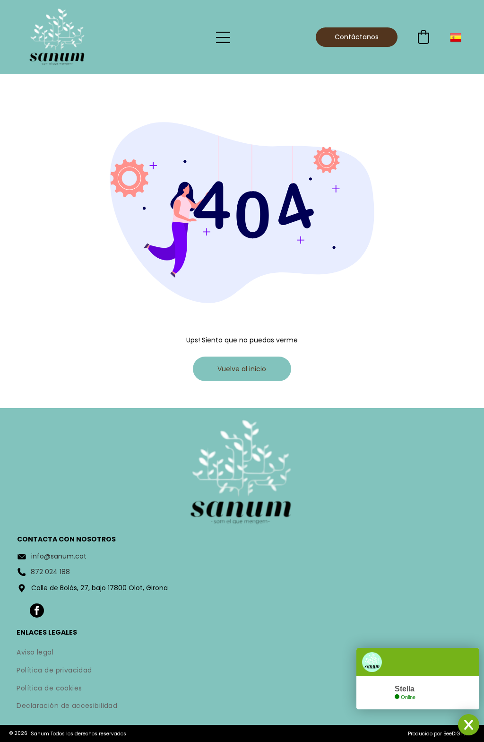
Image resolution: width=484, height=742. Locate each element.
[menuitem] (242, 654)
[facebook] (37, 611)
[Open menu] (223, 37)
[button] (423, 37)
